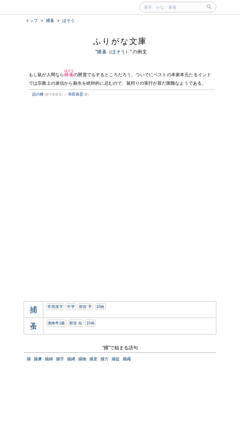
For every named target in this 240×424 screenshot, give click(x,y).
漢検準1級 (56, 323)
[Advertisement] (73, 156)
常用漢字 (55, 306)
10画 (100, 306)
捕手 (60, 359)
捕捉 (116, 359)
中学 (71, 306)
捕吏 (93, 359)
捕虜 (38, 359)
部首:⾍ (75, 323)
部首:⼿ (85, 306)
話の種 (38, 94)
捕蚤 (101, 51)
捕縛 (49, 359)
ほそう (118, 51)
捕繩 (127, 359)
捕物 (82, 359)
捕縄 (71, 359)
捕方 (104, 359)
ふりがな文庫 (120, 41)
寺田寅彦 (75, 94)
